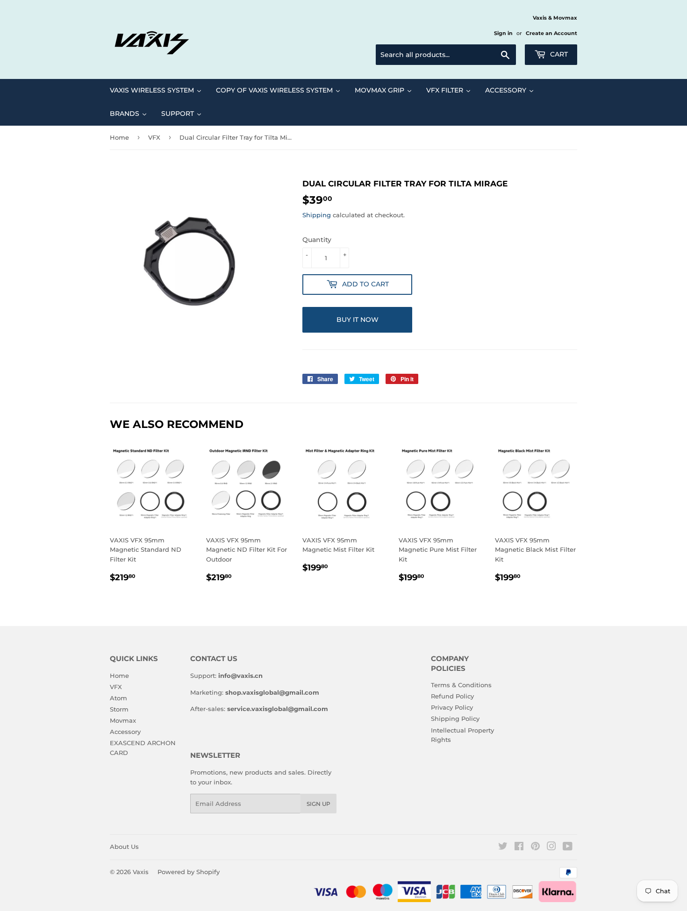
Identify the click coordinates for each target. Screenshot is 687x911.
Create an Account (551, 33)
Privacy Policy (452, 707)
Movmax (123, 720)
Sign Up (318, 803)
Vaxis (141, 871)
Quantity (316, 239)
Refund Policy (452, 696)
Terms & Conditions (461, 685)
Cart (558, 54)
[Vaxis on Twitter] (503, 847)
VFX (154, 137)
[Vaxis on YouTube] (567, 847)
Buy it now (357, 319)
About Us (124, 846)
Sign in (503, 33)
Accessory (125, 731)
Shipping (316, 215)
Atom (118, 698)
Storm (119, 709)
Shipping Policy (455, 718)
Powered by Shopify (188, 871)
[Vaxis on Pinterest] (535, 847)
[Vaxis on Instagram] (551, 847)
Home (119, 137)
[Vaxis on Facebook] (519, 847)
